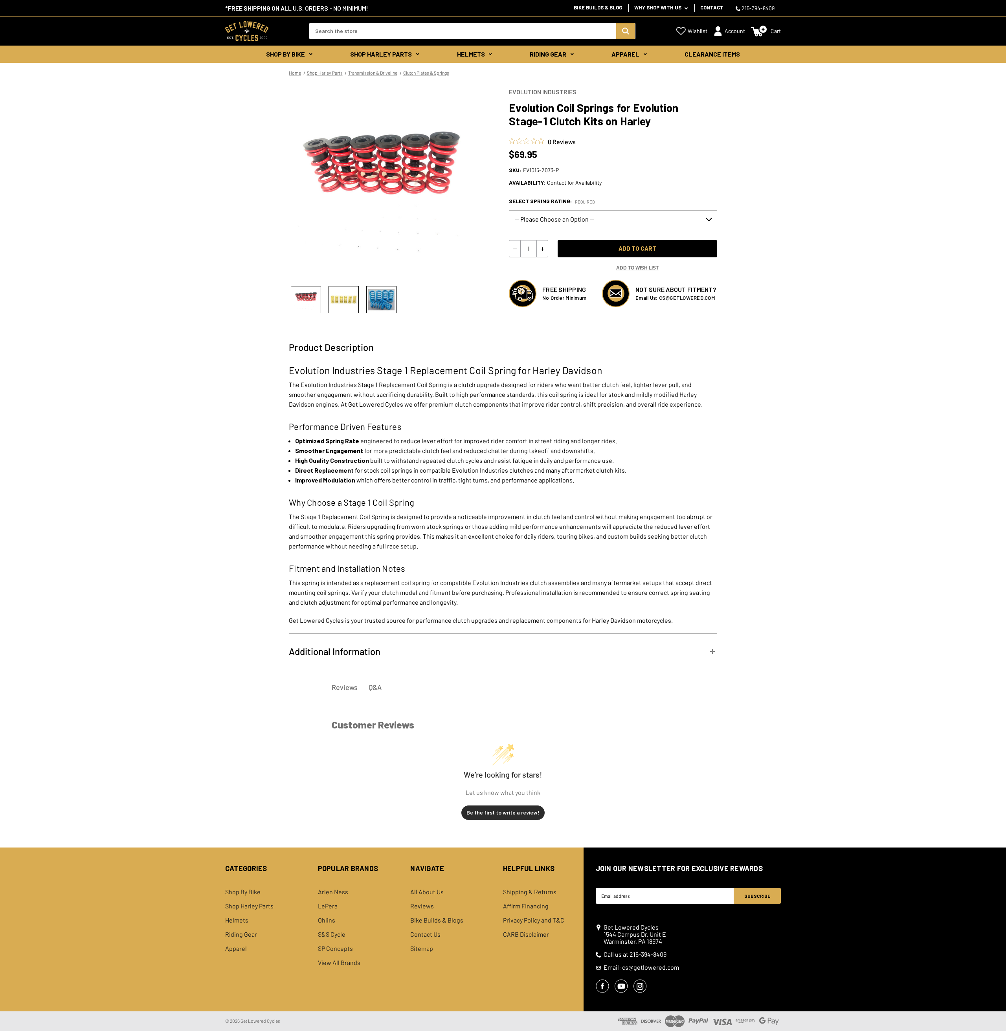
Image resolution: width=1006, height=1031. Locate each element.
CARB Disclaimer (526, 934)
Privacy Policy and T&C (533, 920)
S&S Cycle (331, 934)
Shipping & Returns (529, 891)
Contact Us (425, 934)
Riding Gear (548, 54)
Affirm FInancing (526, 906)
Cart (776, 31)
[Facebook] (602, 986)
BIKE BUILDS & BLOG (598, 7)
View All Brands (339, 962)
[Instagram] (640, 986)
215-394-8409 (757, 8)
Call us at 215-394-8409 (635, 954)
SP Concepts (335, 948)
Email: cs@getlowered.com (641, 967)
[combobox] (462, 31)
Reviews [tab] (345, 687)
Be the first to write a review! (503, 812)
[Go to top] (993, 1010)
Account (735, 31)
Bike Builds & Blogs (436, 920)
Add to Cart (637, 248)
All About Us (427, 891)
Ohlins (326, 920)
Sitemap (421, 948)
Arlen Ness (333, 891)
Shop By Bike (285, 54)
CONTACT (711, 7)
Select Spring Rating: (552, 201)
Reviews (422, 906)
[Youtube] (621, 986)
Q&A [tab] (375, 687)
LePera (328, 906)
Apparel (625, 54)
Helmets (471, 54)
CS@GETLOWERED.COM (687, 298)
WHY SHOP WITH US (658, 7)
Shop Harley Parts (381, 54)
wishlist (697, 31)
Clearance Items (712, 54)
